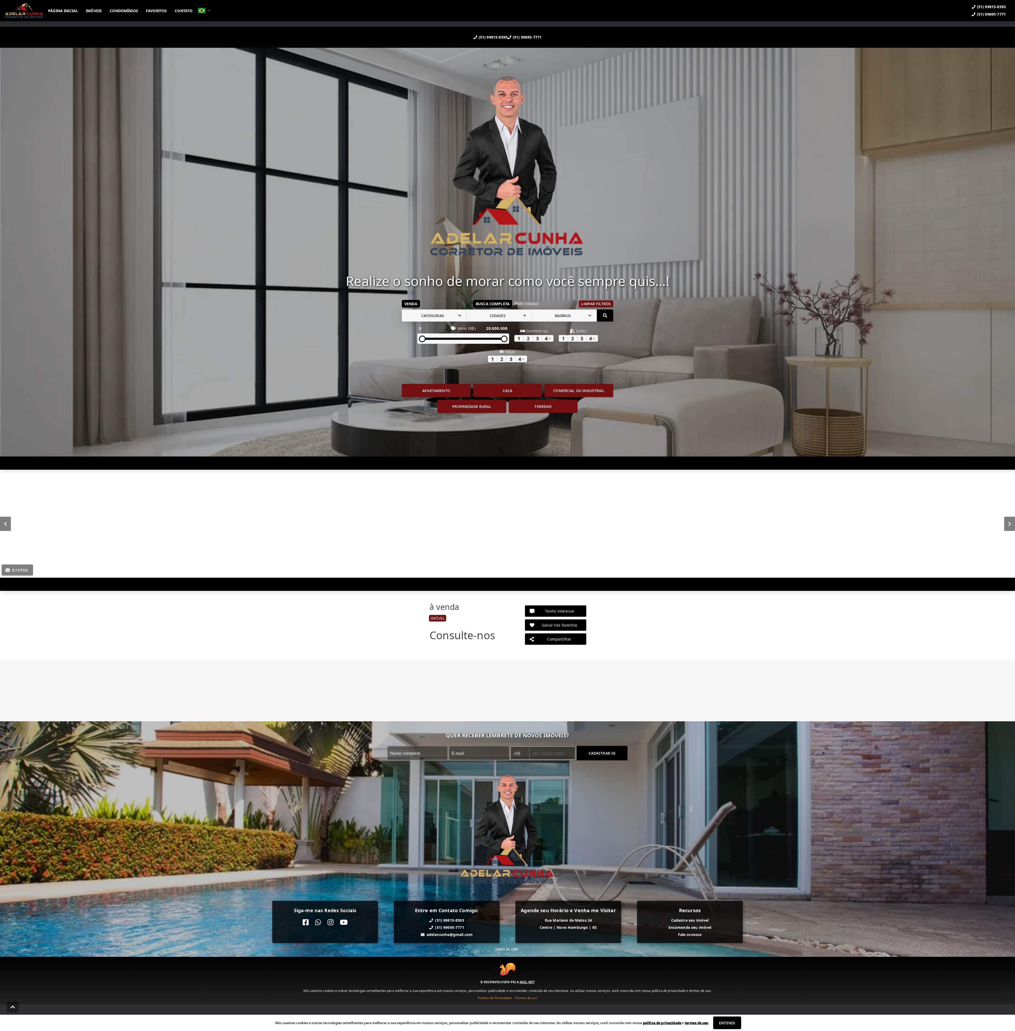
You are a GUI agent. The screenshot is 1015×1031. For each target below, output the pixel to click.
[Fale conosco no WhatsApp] (318, 922)
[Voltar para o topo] (13, 1007)
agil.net (527, 982)
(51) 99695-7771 (527, 37)
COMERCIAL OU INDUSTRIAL (578, 390)
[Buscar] (605, 315)
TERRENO (543, 406)
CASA (507, 390)
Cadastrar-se (602, 753)
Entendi (727, 1022)
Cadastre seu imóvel (690, 920)
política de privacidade (662, 1022)
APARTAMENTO (436, 390)
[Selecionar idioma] (204, 10)
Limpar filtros (596, 303)
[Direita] (1009, 524)
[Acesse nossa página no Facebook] (306, 922)
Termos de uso (526, 998)
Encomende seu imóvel (690, 927)
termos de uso (696, 1022)
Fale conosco (690, 934)
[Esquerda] (5, 524)
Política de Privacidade (495, 998)
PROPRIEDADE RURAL (471, 406)
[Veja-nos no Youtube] (344, 922)
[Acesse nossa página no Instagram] (330, 922)
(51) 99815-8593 (493, 37)
